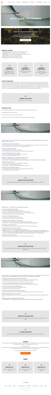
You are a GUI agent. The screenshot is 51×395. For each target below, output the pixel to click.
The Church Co (25, 390)
